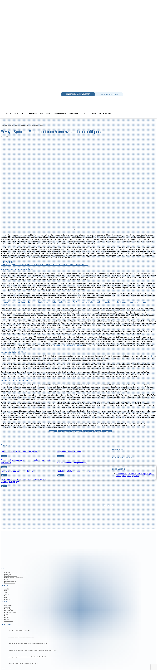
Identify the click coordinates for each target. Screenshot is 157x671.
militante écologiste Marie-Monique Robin (68, 345)
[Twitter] (67, 98)
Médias (98, 431)
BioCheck (53, 431)
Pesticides (107, 431)
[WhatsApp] (63, 98)
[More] (87, 439)
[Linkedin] (71, 98)
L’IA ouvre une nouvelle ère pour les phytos (72, 462)
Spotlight (151, 356)
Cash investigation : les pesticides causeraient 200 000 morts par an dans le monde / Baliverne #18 (44, 264)
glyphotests (88, 431)
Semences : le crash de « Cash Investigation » (19, 451)
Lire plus (4, 486)
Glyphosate (76, 431)
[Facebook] (79, 98)
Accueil (2, 125)
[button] (115, 113)
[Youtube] (75, 98)
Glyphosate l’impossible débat (69, 451)
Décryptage (8, 125)
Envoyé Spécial (64, 431)
